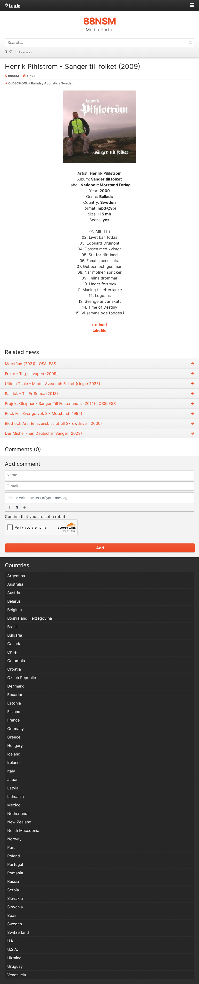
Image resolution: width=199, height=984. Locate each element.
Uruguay (15, 966)
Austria (13, 592)
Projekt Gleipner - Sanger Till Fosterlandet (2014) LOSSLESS (60, 403)
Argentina (16, 575)
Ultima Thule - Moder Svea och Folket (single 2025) (52, 383)
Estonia (14, 703)
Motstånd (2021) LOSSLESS (30, 363)
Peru (11, 847)
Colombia (16, 660)
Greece (13, 737)
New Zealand (19, 822)
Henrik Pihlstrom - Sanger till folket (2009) (72, 66)
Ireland (13, 762)
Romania (15, 872)
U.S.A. (12, 949)
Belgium (14, 609)
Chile (12, 652)
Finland (13, 711)
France (13, 720)
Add (100, 547)
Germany (15, 728)
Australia (15, 584)
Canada (14, 643)
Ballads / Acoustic (44, 83)
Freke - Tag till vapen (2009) (31, 373)
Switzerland (18, 932)
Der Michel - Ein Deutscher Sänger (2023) (43, 433)
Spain (12, 915)
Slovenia (15, 906)
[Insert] (24, 507)
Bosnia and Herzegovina (29, 618)
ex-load (99, 324)
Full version (23, 52)
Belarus (14, 601)
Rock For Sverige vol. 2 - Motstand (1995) (43, 413)
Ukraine (14, 957)
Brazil (12, 626)
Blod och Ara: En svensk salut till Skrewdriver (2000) (53, 423)
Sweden (67, 83)
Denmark (15, 686)
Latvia (12, 788)
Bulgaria (14, 635)
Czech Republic (21, 677)
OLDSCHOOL (18, 83)
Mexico (14, 805)
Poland (13, 855)
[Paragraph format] (17, 507)
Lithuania (15, 796)
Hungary (15, 745)
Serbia (13, 889)
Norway (14, 838)
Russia (13, 881)
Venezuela (16, 974)
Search (190, 42)
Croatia (14, 669)
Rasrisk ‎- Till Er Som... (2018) (31, 393)
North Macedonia (23, 830)
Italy (11, 771)
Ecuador (15, 694)
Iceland (13, 754)
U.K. (10, 940)
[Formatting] (9, 507)
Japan (12, 779)
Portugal (15, 864)
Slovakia (15, 898)
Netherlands (18, 813)
